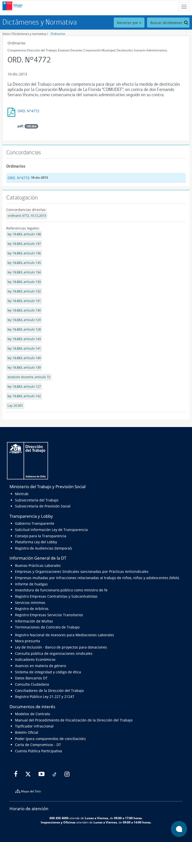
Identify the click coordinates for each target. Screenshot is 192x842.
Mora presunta (27, 641)
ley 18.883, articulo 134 (24, 272)
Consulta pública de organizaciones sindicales (53, 653)
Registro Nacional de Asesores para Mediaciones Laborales (64, 635)
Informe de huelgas (31, 584)
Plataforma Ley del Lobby (36, 542)
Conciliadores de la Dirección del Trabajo (49, 690)
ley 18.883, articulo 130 (24, 310)
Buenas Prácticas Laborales (38, 565)
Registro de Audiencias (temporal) (43, 548)
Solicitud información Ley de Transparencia (51, 529)
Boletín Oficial (26, 732)
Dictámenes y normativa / (30, 34)
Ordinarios (57, 34)
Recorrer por (128, 22)
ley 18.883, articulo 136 (24, 253)
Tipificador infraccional (34, 726)
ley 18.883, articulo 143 (24, 339)
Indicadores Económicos (35, 659)
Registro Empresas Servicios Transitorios (49, 614)
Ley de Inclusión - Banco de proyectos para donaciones (61, 647)
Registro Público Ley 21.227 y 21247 (44, 696)
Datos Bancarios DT (31, 678)
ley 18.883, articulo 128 (24, 329)
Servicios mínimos (30, 602)
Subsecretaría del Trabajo (36, 500)
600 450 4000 (59, 818)
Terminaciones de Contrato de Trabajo (47, 627)
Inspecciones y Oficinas (58, 822)
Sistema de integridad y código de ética (48, 672)
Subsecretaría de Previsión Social (42, 506)
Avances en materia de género (40, 665)
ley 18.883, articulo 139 (24, 367)
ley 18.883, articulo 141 (24, 348)
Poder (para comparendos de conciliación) (50, 738)
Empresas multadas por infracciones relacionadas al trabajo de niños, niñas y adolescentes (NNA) (97, 577)
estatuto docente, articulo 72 (29, 377)
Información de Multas (34, 621)
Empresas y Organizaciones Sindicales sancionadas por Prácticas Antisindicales (81, 571)
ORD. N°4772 (28, 111)
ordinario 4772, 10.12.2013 (27, 216)
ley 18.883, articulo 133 (24, 282)
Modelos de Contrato (32, 713)
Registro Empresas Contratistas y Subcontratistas (56, 596)
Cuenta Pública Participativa (38, 751)
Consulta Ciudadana (32, 684)
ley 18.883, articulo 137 (24, 244)
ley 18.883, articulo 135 (24, 263)
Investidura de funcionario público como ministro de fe (61, 590)
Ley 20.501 (15, 405)
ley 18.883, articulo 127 (24, 386)
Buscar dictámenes (166, 22)
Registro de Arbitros (31, 608)
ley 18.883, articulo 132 (24, 291)
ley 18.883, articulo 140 (24, 358)
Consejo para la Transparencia (40, 536)
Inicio (6, 34)
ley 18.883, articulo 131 (24, 301)
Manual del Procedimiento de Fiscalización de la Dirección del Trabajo (73, 720)
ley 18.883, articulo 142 (24, 396)
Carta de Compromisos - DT (38, 744)
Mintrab (21, 493)
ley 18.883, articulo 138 (24, 234)
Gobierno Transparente (34, 523)
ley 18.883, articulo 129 (24, 320)
